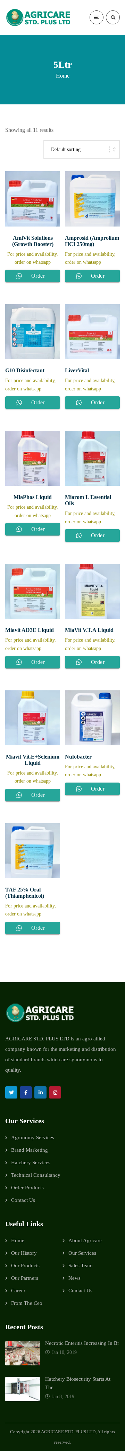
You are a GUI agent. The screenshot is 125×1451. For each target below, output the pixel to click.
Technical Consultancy (35, 1175)
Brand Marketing (29, 1150)
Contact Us (23, 1200)
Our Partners (24, 1278)
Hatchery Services (30, 1162)
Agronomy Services (32, 1137)
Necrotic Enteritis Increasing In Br (82, 1343)
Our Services (82, 1253)
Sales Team (80, 1265)
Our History (24, 1253)
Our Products (25, 1265)
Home (62, 76)
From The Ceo (26, 1303)
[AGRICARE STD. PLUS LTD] (38, 17)
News (74, 1278)
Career (18, 1290)
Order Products (27, 1187)
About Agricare (85, 1240)
